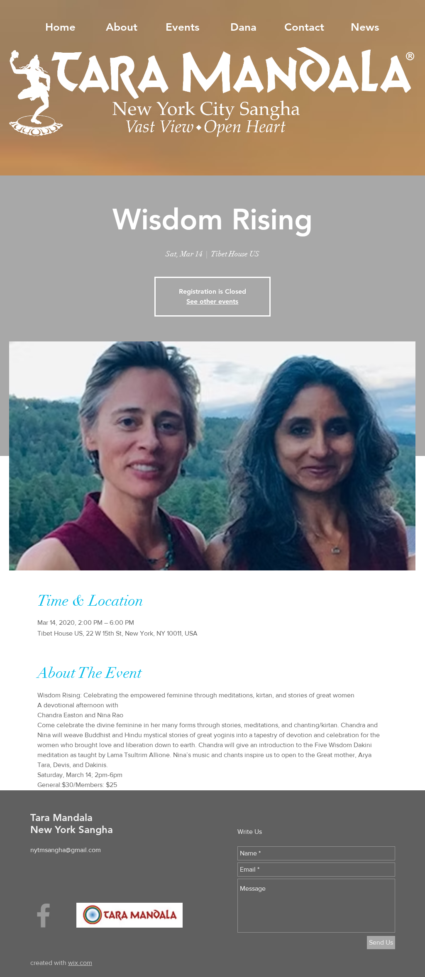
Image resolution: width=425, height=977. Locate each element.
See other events (212, 301)
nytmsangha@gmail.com (65, 849)
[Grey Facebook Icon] (43, 915)
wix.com (80, 962)
